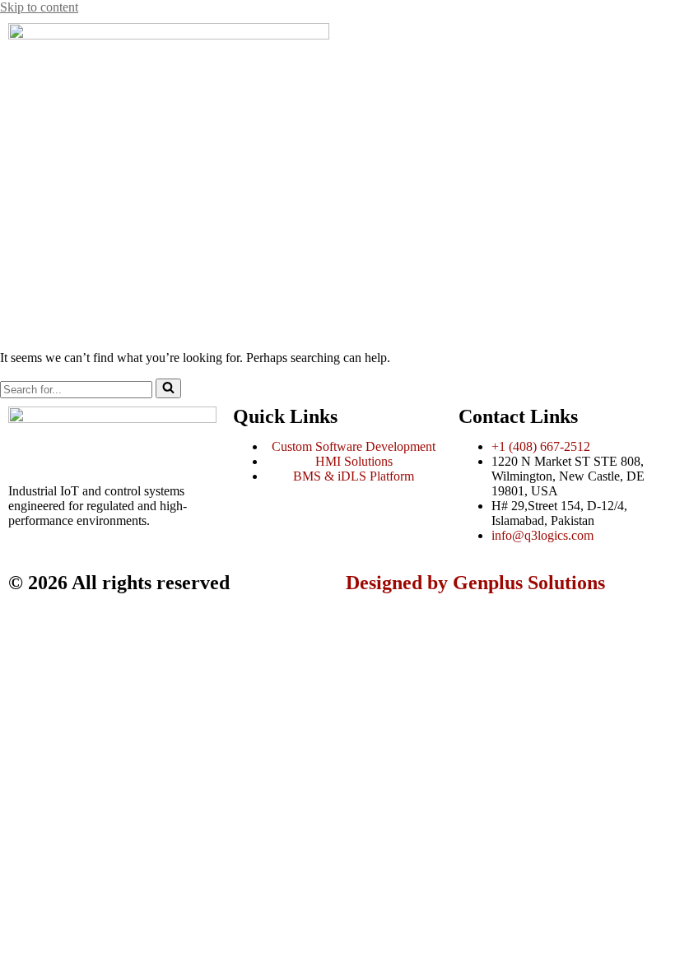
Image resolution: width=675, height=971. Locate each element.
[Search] (168, 388)
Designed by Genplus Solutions (475, 582)
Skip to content (39, 7)
